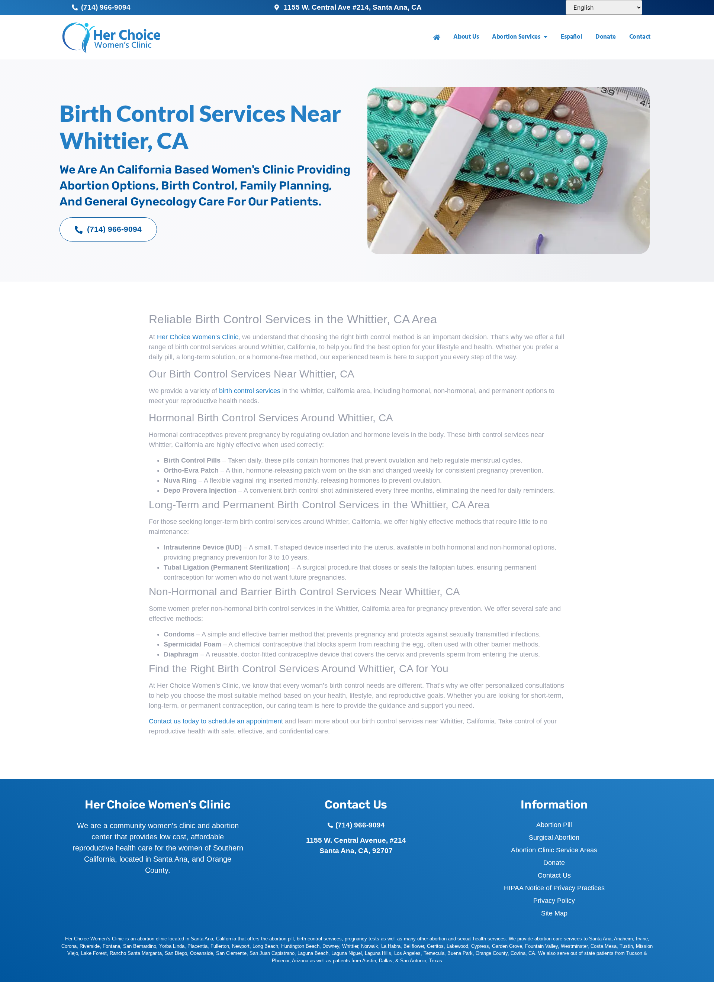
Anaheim (623, 939)
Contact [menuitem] (640, 37)
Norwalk (369, 946)
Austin (369, 960)
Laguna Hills (378, 953)
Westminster (574, 946)
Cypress (480, 946)
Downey (330, 946)
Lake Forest (94, 953)
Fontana (111, 946)
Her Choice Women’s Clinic (197, 337)
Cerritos (435, 946)
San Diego (176, 953)
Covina (518, 953)
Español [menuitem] (571, 37)
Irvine (642, 939)
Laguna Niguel (346, 953)
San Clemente (231, 953)
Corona (69, 946)
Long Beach (265, 946)
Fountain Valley (541, 946)
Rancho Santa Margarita (136, 953)
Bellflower (413, 946)
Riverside (90, 946)
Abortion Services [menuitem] (516, 37)
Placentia (197, 946)
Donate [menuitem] (605, 37)
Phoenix (280, 960)
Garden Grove (507, 946)
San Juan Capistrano (272, 953)
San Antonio (413, 960)
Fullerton (219, 946)
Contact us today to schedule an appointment (216, 721)
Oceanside (201, 953)
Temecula (434, 953)
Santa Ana (600, 939)
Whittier (350, 946)
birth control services (249, 391)
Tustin (626, 946)
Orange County (492, 953)
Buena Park (460, 953)
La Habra (391, 946)
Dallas (385, 960)
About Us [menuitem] (466, 37)
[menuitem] (436, 37)
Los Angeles (407, 953)
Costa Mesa (604, 946)
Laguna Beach (313, 953)
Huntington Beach (300, 946)
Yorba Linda (171, 946)
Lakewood (457, 946)
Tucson (634, 953)
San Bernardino (139, 946)
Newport (241, 946)
